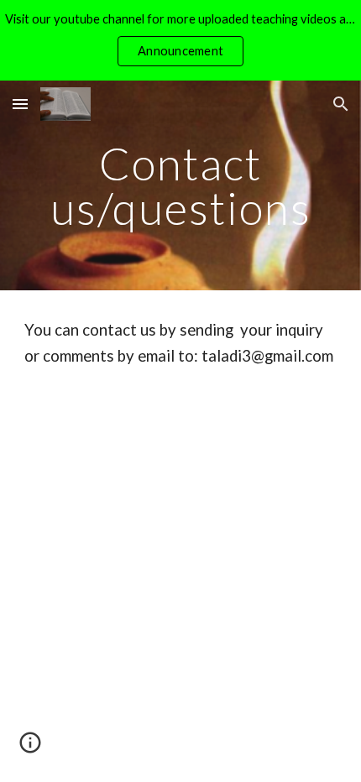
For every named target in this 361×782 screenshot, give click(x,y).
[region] (180, 40)
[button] (20, 104)
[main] (181, 185)
